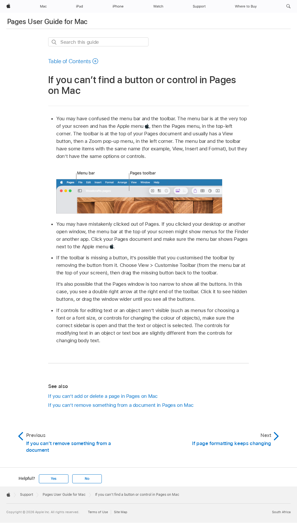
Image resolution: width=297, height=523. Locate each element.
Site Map (120, 512)
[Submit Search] (54, 42)
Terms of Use (98, 512)
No (87, 479)
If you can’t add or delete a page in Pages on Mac (103, 396)
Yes (54, 479)
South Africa (281, 512)
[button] (288, 6)
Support (26, 495)
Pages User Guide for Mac (47, 21)
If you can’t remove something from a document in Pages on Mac (120, 405)
